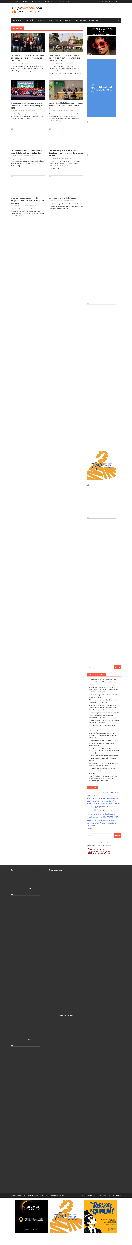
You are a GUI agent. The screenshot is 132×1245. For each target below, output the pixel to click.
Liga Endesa (102, 807)
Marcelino (90, 811)
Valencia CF (91, 825)
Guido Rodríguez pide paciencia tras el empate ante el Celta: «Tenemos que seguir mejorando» (103, 735)
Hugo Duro (108, 801)
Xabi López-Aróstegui (114, 826)
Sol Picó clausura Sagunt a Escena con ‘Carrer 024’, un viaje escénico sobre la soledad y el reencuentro (103, 758)
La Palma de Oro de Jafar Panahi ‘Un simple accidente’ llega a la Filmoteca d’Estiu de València (103, 682)
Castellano (34, 2)
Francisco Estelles (29, 63)
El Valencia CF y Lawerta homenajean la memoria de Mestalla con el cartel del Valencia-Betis (102, 728)
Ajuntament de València (96, 793)
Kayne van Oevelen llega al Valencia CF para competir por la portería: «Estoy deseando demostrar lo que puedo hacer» (103, 707)
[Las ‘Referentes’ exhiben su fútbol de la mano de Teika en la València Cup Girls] (28, 137)
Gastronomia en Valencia (66, 1015)
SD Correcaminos (98, 820)
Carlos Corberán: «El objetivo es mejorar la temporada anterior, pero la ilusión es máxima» (103, 771)
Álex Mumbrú (90, 828)
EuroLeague (94, 801)
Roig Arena (107, 816)
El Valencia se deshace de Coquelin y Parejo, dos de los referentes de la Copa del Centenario (27, 200)
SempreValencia (90, 823)
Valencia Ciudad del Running (103, 826)
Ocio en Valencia (28, 1040)
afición (88, 793)
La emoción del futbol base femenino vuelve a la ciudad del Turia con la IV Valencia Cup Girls (66, 105)
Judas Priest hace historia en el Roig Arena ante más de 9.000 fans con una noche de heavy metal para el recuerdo (103, 778)
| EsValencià (28, 20)
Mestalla (99, 810)
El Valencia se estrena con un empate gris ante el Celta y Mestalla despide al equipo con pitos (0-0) (104, 750)
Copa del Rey (101, 798)
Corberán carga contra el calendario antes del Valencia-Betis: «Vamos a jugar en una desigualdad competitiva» (104, 715)
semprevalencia (93, 1195)
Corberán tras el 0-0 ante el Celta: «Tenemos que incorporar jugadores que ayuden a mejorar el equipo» (103, 743)
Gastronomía (80, 20)
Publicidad (48, 2)
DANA (108, 798)
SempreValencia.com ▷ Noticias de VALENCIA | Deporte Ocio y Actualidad (42, 1195)
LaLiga (94, 806)
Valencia (103, 823)
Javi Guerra (96, 803)
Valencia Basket (112, 823)
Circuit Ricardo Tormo (110, 796)
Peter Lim (99, 814)
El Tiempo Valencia (67, 2)
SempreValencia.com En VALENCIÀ (21, 2)
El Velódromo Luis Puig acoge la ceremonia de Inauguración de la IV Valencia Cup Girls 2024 (27, 105)
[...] (32, 71)
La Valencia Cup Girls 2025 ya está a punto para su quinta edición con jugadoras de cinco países (27, 58)
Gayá (98, 801)
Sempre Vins (93, 20)
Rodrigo (100, 817)
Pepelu (95, 814)
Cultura (58, 20)
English (41, 2)
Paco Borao (107, 811)
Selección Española (109, 820)
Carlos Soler (91, 796)
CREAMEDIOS (117, 1195)
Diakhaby (112, 798)
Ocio (50, 20)
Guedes (103, 801)
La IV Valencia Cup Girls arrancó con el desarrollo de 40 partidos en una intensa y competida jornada (65, 58)
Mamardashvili (111, 807)
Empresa (67, 20)
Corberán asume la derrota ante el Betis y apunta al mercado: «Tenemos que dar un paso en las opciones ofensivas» (104, 689)
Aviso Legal (55, 2)
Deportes (39, 20)
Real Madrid (95, 817)
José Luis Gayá (113, 803)
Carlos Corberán (110, 792)
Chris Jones (99, 796)
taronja (97, 823)
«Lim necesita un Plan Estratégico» (62, 198)
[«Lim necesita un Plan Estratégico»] (66, 185)
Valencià (15, 20)
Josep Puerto (104, 803)
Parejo (113, 811)
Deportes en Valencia (28, 889)
